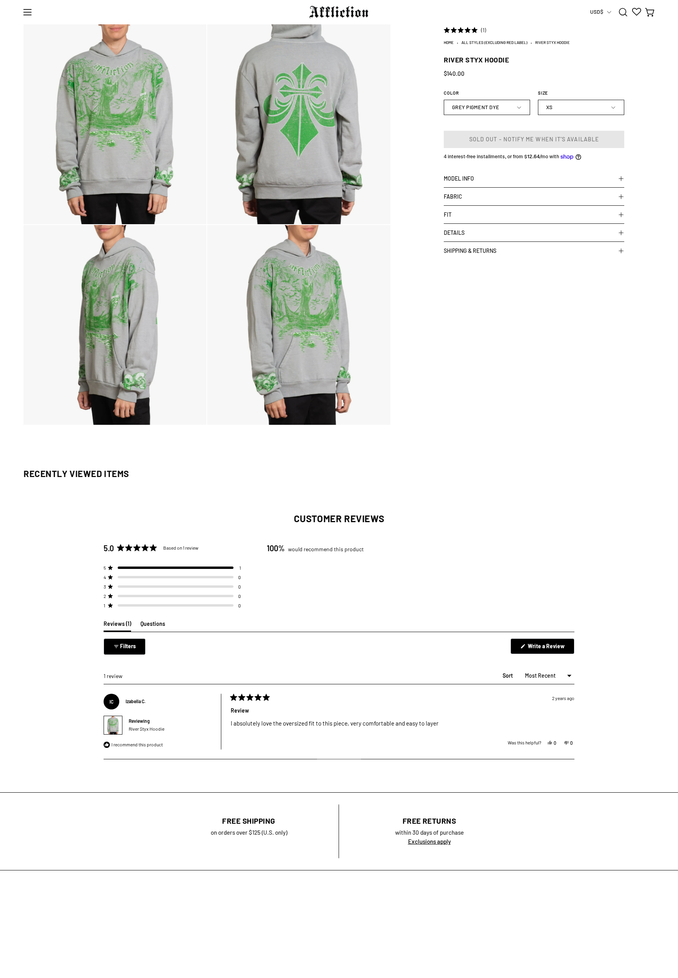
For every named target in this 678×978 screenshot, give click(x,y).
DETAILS (454, 232)
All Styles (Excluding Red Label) (494, 42)
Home (449, 42)
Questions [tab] (152, 626)
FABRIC (453, 196)
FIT (448, 214)
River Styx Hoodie (146, 728)
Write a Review (550, 648)
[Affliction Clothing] (339, 12)
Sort (508, 675)
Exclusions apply (429, 841)
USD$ (596, 12)
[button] (623, 12)
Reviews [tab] (117, 626)
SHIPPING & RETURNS (470, 250)
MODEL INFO (459, 178)
